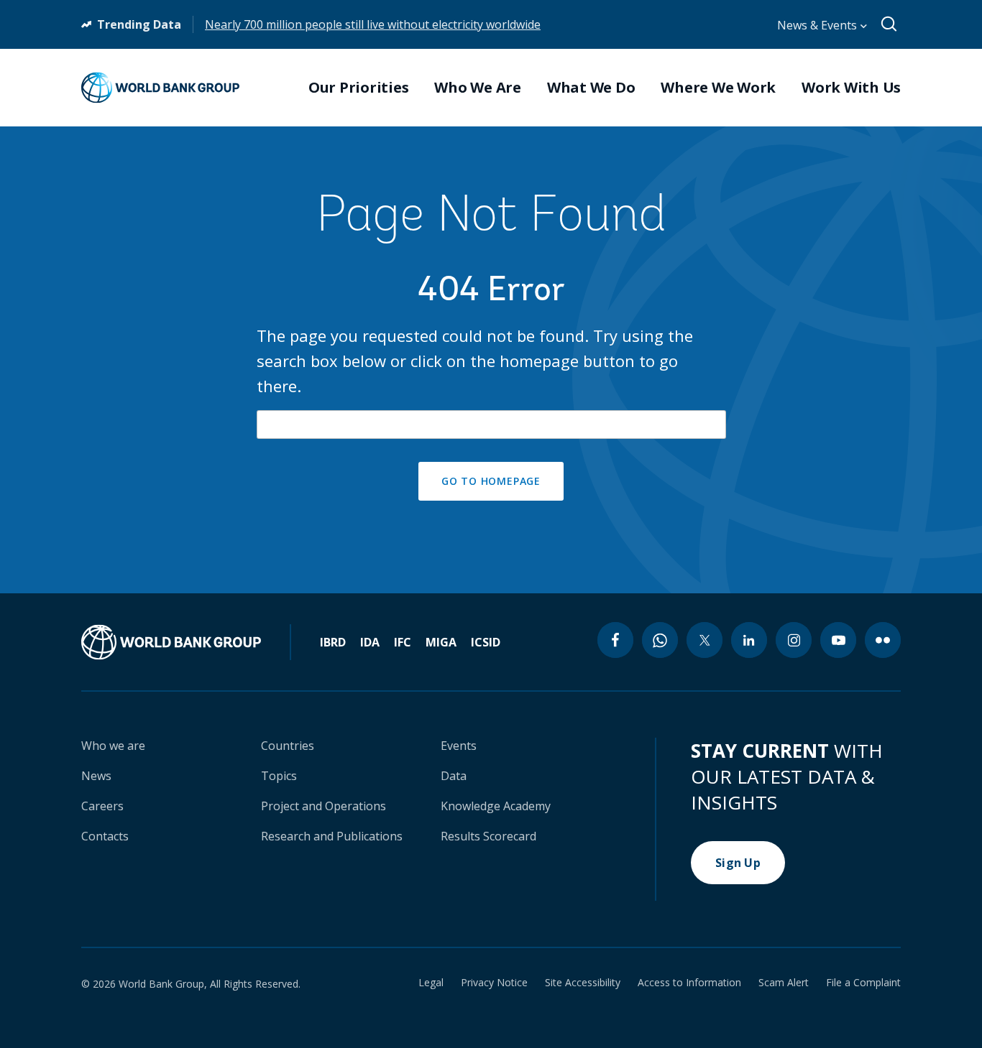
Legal (431, 982)
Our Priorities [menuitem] (358, 87)
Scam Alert (783, 982)
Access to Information (689, 982)
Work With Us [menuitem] (851, 87)
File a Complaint (863, 982)
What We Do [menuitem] (591, 87)
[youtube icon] (838, 640)
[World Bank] (186, 642)
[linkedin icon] (749, 640)
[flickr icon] (883, 640)
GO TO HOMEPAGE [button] (491, 481)
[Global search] (889, 24)
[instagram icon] (794, 640)
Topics (279, 776)
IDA (370, 642)
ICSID (485, 642)
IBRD (333, 642)
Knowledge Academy (496, 806)
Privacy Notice (494, 982)
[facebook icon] (615, 640)
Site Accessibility (582, 982)
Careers (102, 806)
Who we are (113, 745)
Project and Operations (323, 806)
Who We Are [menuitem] (477, 87)
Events (459, 745)
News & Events (818, 25)
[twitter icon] (704, 640)
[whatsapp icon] (660, 640)
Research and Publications (332, 836)
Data (454, 776)
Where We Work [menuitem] (718, 87)
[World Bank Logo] (160, 87)
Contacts (105, 836)
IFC (402, 642)
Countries (287, 745)
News (96, 776)
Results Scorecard (488, 836)
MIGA (441, 642)
